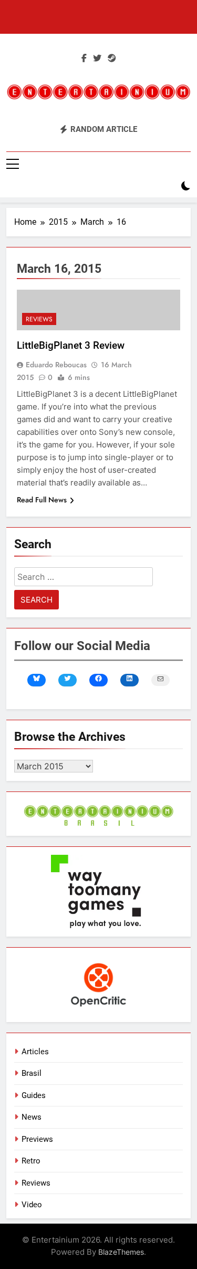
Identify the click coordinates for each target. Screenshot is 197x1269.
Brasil (32, 1073)
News (32, 1117)
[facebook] (84, 58)
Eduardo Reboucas (56, 364)
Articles (35, 1051)
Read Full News (42, 499)
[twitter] (97, 58)
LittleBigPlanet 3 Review (71, 345)
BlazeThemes (121, 1251)
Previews (37, 1139)
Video (32, 1204)
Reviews (39, 319)
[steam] (112, 58)
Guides (34, 1095)
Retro (31, 1161)
